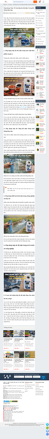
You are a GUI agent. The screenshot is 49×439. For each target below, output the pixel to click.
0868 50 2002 (12, 421)
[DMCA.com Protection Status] (14, 401)
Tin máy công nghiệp (41, 36)
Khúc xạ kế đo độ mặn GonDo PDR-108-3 (42, 51)
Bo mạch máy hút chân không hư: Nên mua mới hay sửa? (29, 360)
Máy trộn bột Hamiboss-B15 (42, 124)
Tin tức (26, 389)
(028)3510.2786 (21, 411)
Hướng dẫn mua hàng (39, 391)
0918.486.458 (9, 412)
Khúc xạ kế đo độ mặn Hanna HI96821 (42, 87)
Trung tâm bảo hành (39, 393)
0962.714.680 (14, 412)
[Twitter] (5, 378)
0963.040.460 (10, 415)
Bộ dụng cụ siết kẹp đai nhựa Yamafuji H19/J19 (42, 130)
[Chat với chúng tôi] (47, 434)
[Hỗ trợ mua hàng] (47, 427)
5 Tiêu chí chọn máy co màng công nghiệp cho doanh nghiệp (19, 339)
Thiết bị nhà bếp (40, 18)
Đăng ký (43, 377)
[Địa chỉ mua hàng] (47, 424)
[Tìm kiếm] (35, 2)
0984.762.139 (9, 417)
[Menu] (43, 2)
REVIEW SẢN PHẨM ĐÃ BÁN (41, 34)
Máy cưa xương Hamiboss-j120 (42, 143)
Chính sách (38, 388)
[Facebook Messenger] (47, 431)
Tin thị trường (39, 22)
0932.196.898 (16, 411)
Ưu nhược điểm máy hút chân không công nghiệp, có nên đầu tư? (19, 360)
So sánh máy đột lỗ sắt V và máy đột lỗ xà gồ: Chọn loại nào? (8, 339)
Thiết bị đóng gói (40, 41)
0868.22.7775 (10, 414)
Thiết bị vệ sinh (40, 43)
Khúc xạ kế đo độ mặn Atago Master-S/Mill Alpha (42, 70)
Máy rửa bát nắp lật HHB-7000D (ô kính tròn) (42, 110)
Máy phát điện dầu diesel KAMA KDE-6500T (42, 117)
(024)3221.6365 (19, 412)
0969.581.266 (9, 416)
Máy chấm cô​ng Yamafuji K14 (42, 104)
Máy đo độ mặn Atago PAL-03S (42, 81)
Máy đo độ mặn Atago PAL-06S (42, 76)
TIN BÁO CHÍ (39, 10)
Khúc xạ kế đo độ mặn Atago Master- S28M (42, 63)
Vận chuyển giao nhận (29, 388)
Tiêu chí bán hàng (28, 386)
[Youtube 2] (10, 376)
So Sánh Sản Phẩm (41, 15)
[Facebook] (4, 376)
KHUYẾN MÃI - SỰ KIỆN (41, 28)
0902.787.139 (10, 411)
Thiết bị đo (39, 39)
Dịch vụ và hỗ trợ (39, 389)
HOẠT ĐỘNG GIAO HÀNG (41, 13)
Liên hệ (26, 391)
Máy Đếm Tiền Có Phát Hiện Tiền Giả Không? (29, 339)
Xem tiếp (6, 348)
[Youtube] (7, 376)
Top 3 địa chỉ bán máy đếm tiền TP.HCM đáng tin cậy (8, 360)
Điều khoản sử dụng (39, 394)
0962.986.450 (9, 413)
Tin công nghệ (40, 25)
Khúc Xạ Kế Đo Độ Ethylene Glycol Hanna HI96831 (42, 94)
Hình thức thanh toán (40, 386)
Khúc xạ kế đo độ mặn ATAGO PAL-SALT (42, 57)
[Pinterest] (8, 378)
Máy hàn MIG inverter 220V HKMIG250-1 (42, 149)
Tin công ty (39, 20)
